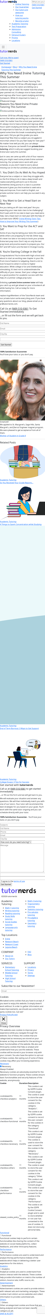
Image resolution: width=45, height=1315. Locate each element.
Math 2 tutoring (34, 901)
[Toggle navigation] (3, 47)
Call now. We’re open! (9, 57)
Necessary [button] (4, 1063)
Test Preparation (19, 26)
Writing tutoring (12, 910)
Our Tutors (10, 958)
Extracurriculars (19, 35)
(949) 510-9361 (38, 5)
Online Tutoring (22, 4)
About (14, 1)
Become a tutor (22, 21)
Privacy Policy (6, 1014)
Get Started (37, 7)
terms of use (19, 881)
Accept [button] (15, 1014)
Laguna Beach (11, 947)
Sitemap (31, 975)
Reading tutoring (12, 913)
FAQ (29, 952)
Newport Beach (12, 941)
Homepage (6, 67)
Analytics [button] (4, 1266)
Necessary (6, 1066)
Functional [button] (4, 1232)
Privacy (31, 970)
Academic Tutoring (20, 23)
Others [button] (3, 1299)
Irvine (7, 939)
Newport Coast (11, 944)
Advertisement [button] (6, 1283)
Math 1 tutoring (12, 908)
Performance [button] (6, 1249)
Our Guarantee (22, 7)
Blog (15, 67)
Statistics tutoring (35, 909)
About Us (9, 956)
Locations (16, 40)
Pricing (15, 37)
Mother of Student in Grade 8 (13, 435)
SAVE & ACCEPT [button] (6, 1313)
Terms (30, 972)
